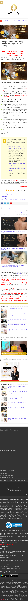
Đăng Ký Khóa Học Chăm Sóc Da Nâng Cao (11, 198)
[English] (2, 599)
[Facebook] (12, 581)
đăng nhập (19, 273)
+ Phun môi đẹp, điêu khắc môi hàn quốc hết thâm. (13, 564)
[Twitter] (13, 581)
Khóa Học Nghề (13, 22)
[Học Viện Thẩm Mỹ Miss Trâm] (14, 9)
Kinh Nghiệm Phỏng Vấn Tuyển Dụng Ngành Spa (18, 211)
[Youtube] (14, 581)
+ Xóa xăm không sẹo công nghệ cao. (9, 566)
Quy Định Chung (4, 473)
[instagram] (16, 581)
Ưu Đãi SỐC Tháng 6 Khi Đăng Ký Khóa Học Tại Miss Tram (14, 199)
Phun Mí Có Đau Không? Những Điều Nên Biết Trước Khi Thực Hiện (15, 20)
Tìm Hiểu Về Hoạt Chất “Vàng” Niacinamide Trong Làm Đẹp (9, 208)
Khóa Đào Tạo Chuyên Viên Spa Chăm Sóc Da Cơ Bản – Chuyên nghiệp (16, 168)
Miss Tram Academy (5, 22)
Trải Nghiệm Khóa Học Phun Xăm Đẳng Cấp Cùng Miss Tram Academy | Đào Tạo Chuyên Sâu (13, 266)
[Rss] (11, 581)
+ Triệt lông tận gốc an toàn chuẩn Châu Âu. (11, 568)
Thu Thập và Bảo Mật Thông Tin (7, 475)
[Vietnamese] (3, 599)
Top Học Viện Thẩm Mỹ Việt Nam (7, 477)
